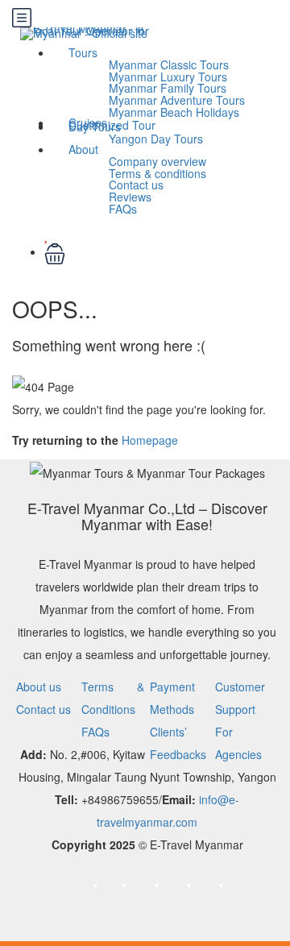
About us (38, 686)
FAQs (123, 209)
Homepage (150, 440)
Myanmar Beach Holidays (174, 112)
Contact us (43, 709)
